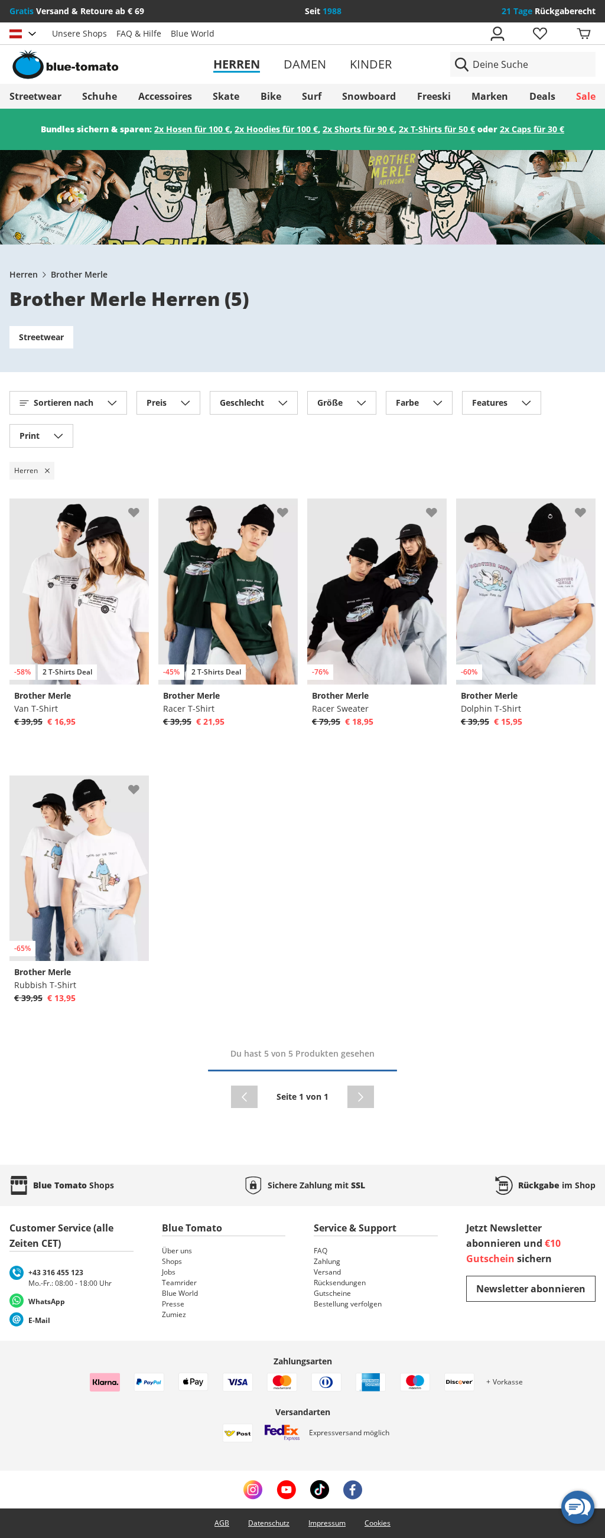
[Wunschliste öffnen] (539, 33)
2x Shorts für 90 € (358, 129)
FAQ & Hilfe (138, 33)
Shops (172, 1261)
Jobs (168, 1272)
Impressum (327, 1523)
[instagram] (252, 1489)
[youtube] (286, 1489)
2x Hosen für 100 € (192, 129)
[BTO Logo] (104, 64)
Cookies (378, 1523)
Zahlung (327, 1261)
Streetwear (41, 337)
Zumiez (174, 1314)
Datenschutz (269, 1523)
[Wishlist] (139, 507)
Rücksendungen (340, 1283)
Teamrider (179, 1283)
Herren (236, 64)
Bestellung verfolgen (348, 1304)
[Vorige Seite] (244, 1097)
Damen (305, 64)
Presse (173, 1304)
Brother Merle (79, 274)
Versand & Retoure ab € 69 (76, 11)
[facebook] (352, 1489)
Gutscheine (332, 1293)
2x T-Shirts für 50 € (437, 129)
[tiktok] (319, 1489)
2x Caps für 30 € (532, 129)
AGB (221, 1523)
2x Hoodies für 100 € (276, 129)
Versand (327, 1272)
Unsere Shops (79, 33)
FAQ (320, 1251)
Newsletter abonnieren (531, 1288)
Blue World (192, 33)
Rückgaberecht (549, 11)
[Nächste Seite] (360, 1097)
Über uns (177, 1251)
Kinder (371, 64)
